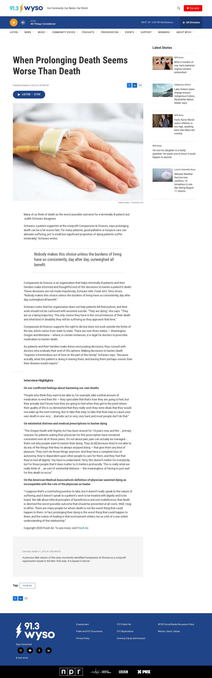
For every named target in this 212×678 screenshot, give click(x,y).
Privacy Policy (83, 638)
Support (146, 32)
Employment (82, 624)
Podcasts (88, 32)
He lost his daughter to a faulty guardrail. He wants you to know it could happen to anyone (174, 154)
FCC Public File (124, 624)
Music (41, 32)
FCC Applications (125, 631)
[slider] (27, 22)
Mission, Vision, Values (169, 631)
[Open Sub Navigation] (20, 32)
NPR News (178, 57)
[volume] (23, 22)
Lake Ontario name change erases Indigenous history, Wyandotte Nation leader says (184, 96)
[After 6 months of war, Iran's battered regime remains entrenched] (163, 63)
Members (164, 32)
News (28, 32)
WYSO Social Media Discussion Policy (176, 624)
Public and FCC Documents (89, 631)
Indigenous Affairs (182, 84)
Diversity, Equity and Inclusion (131, 638)
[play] (13, 22)
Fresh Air (82, 528)
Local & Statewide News (184, 169)
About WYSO (184, 32)
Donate (194, 8)
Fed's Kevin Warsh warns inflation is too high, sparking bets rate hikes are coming (184, 126)
